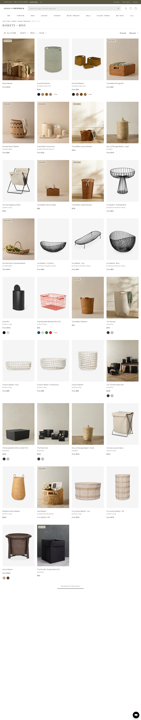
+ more (55, 94)
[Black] (38, 94)
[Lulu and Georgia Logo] (14, 8)
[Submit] (118, 8)
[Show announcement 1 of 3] (40, 2)
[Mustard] (46, 94)
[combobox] (74, 8)
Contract (135, 2)
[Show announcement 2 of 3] (41, 2)
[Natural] (50, 94)
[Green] (46, 332)
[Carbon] (108, 332)
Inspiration (116, 2)
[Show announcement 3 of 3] (42, 2)
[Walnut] (8, 578)
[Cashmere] (8, 332)
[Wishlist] (131, 8)
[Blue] (38, 332)
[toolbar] (70, 2)
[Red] (50, 332)
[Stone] (112, 332)
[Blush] (42, 94)
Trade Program (126, 2)
